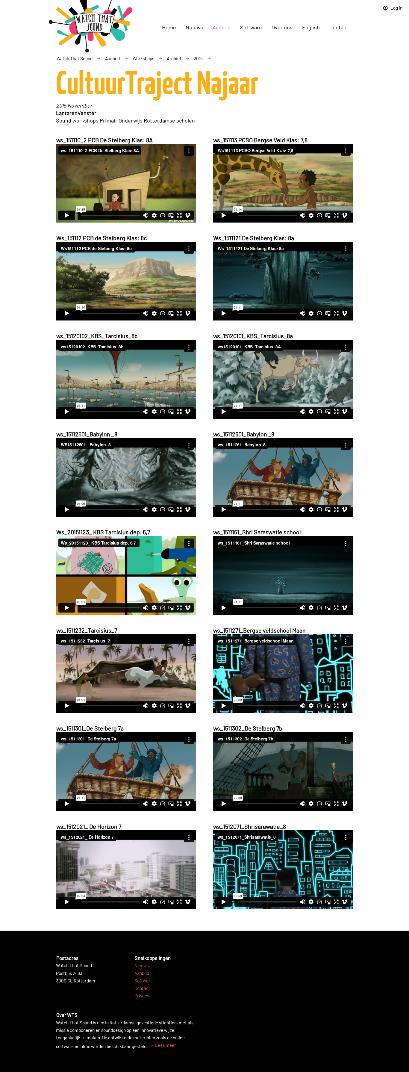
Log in (396, 7)
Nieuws (141, 965)
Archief (174, 58)
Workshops (143, 58)
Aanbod (112, 58)
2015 (198, 58)
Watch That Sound (75, 58)
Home (169, 27)
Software (143, 980)
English (311, 27)
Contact (338, 27)
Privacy (141, 995)
